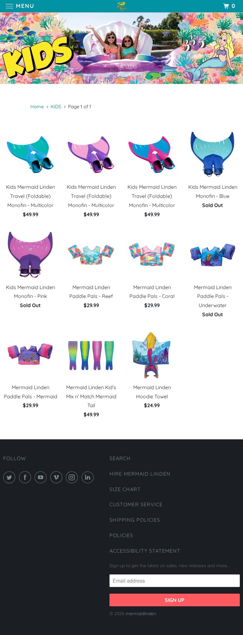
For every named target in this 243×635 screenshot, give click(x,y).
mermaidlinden (141, 613)
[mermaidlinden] (121, 6)
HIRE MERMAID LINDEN (140, 474)
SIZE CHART (125, 489)
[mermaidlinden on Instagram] (73, 477)
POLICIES (121, 535)
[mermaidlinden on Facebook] (26, 477)
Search (120, 458)
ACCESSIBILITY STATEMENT (144, 551)
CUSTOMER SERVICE (136, 504)
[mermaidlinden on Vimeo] (57, 477)
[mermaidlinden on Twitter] (10, 477)
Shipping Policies (134, 520)
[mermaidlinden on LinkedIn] (89, 477)
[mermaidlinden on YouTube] (41, 477)
